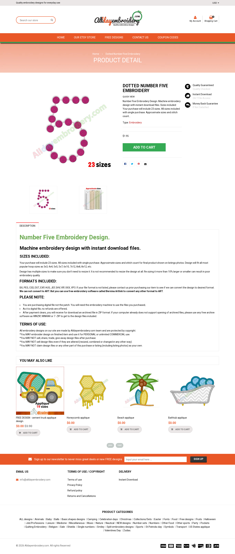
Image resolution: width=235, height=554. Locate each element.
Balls (56, 519)
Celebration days (109, 519)
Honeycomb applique (78, 417)
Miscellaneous (77, 523)
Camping (92, 519)
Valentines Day (113, 530)
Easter (157, 519)
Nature (99, 523)
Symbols (169, 526)
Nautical (110, 523)
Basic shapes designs (73, 519)
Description (27, 225)
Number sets (140, 523)
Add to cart (30, 432)
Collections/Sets (143, 519)
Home (96, 53)
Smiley (100, 526)
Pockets (205, 523)
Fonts (167, 519)
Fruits (199, 519)
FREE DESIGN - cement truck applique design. (36, 419)
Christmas (125, 519)
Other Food (168, 523)
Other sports (183, 523)
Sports (139, 526)
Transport (181, 526)
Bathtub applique (177, 417)
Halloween (210, 519)
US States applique (199, 526)
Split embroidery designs (120, 526)
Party (195, 523)
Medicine (62, 523)
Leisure (51, 523)
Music (90, 523)
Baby (49, 519)
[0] (125, 163)
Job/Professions (35, 523)
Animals (39, 519)
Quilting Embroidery (36, 526)
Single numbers (86, 526)
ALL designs (26, 519)
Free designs (187, 519)
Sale (62, 526)
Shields (71, 526)
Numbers (154, 523)
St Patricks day (154, 526)
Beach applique (126, 417)
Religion (53, 526)
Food (174, 519)
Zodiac (127, 530)
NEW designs (124, 523)
